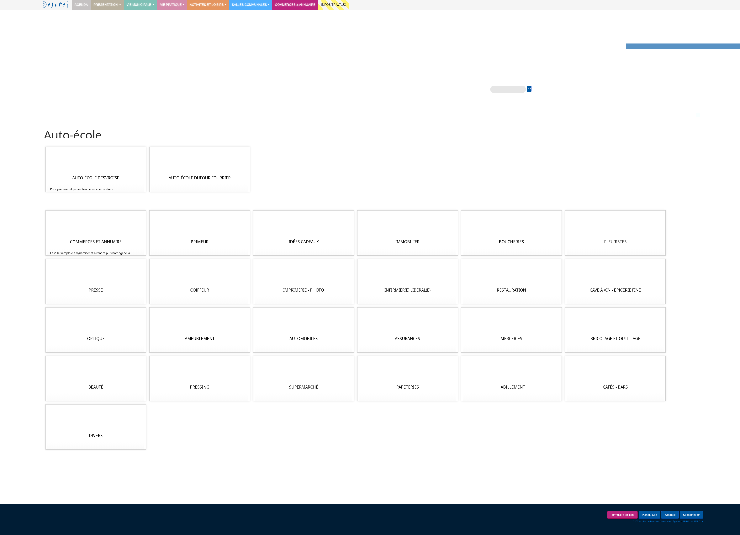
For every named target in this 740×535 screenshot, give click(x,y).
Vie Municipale (139, 4)
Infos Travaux (333, 4)
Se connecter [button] (691, 514)
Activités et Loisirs (207, 4)
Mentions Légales (670, 521)
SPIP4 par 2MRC (691, 521)
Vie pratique (171, 4)
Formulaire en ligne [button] (622, 514)
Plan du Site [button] (649, 514)
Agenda (81, 4)
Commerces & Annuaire (295, 4)
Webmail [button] (669, 514)
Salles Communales (249, 4)
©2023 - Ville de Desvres (646, 521)
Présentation (106, 4)
